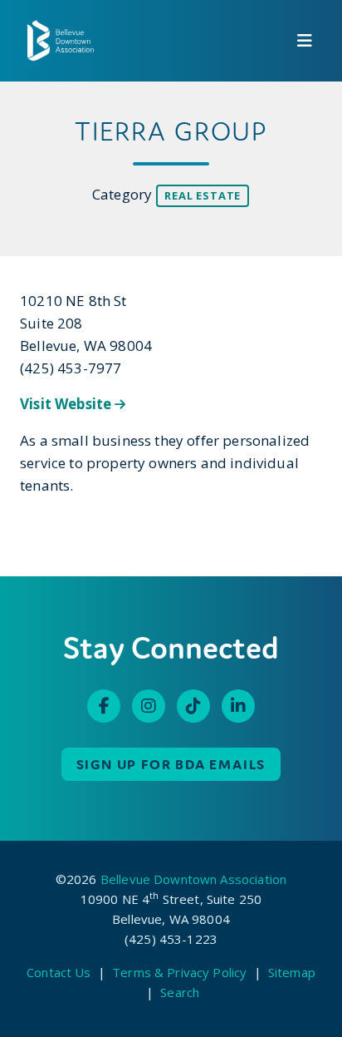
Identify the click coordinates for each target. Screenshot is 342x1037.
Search (179, 992)
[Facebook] (103, 706)
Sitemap (291, 972)
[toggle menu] (304, 41)
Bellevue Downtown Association (193, 879)
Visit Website (67, 403)
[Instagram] (148, 706)
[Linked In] (238, 706)
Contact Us (59, 972)
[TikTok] (193, 706)
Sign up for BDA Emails (171, 764)
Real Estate (202, 195)
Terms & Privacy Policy (179, 972)
